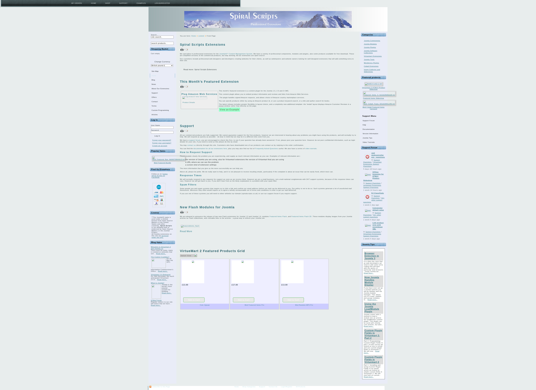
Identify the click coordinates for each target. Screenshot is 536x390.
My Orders (76, 3)
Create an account (159, 146)
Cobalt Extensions (371, 66)
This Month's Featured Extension (209, 81)
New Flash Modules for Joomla (207, 207)
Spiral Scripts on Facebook (158, 176)
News (154, 84)
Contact (155, 101)
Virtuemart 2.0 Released (160, 274)
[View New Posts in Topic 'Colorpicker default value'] (368, 210)
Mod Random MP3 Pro (304, 305)
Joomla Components (372, 41)
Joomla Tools (369, 59)
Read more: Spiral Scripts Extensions (200, 70)
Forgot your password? (161, 140)
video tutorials (311, 148)
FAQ (364, 125)
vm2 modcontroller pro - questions (378, 155)
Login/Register (162, 3)
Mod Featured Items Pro (254, 305)
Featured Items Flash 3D (301, 216)
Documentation (369, 129)
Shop (107, 3)
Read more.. (161, 253)
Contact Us (273, 386)
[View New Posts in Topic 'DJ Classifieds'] (367, 200)
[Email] (187, 49)
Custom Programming (160, 110)
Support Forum (369, 120)
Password (155, 130)
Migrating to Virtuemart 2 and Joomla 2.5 (161, 247)
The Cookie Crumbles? (160, 257)
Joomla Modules (370, 44)
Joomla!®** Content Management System (235, 54)
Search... (154, 35)
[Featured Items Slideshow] (379, 95)
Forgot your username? (161, 143)
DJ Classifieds (377, 193)
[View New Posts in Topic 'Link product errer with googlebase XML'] (368, 225)
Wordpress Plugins (371, 63)
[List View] (195, 256)
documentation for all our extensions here (210, 148)
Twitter (165, 174)
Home (93, 3)
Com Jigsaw (205, 305)
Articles (155, 114)
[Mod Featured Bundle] (168, 159)
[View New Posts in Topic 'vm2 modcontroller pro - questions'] (367, 160)
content (201, 36)
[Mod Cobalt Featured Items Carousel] (379, 104)
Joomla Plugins (370, 47)
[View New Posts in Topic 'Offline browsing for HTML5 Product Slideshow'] (368, 174)
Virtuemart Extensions (373, 56)
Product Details (189, 102)
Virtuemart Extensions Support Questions (372, 164)
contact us (191, 145)
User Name (155, 125)
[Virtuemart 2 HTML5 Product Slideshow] (373, 84)
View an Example (229, 109)
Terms (154, 106)
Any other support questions (373, 200)
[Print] (182, 49)
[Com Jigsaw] (193, 262)
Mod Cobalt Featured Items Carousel (374, 108)
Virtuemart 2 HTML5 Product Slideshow (373, 88)
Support (123, 3)
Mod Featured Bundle (162, 163)
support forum (194, 140)
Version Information (370, 133)
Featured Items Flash (278, 216)
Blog (153, 80)
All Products (300, 386)
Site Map (155, 71)
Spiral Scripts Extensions (202, 44)
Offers (154, 97)
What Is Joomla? (157, 283)
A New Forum (156, 300)
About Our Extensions (160, 88)
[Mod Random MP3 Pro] (292, 262)
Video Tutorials (369, 142)
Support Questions (373, 183)
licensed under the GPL (160, 236)
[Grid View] (193, 256)
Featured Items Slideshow (373, 98)
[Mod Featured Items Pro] (243, 262)
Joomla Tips (367, 138)
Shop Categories (248, 386)
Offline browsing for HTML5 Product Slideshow (373, 176)
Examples (141, 3)
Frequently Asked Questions (266, 148)
